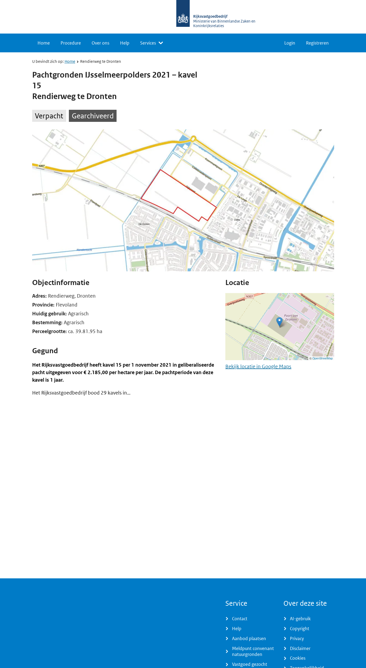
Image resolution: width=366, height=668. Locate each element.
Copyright (299, 629)
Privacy (297, 638)
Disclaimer (300, 648)
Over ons (100, 43)
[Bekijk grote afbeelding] (183, 200)
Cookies (297, 658)
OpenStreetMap (322, 358)
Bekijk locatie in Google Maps (258, 366)
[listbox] (151, 43)
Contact (239, 619)
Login (289, 43)
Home (44, 43)
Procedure (71, 43)
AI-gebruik (300, 619)
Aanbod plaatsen (249, 638)
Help (124, 43)
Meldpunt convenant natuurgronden (253, 651)
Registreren (317, 43)
